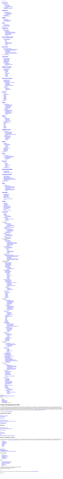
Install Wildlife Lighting (8, 280)
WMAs (3, 153)
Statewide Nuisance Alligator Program (12, 256)
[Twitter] (2, 450)
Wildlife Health (4, 401)
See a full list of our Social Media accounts (6, 451)
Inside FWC (7, 364)
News (6, 375)
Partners (5, 199)
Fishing (3, 102)
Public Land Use (6, 7)
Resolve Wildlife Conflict (7, 37)
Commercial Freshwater (8, 13)
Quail (4, 126)
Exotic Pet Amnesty (6, 80)
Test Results (3, 441)
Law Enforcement (7, 188)
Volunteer (5, 213)
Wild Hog (5, 127)
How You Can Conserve (7, 78)
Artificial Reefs (6, 180)
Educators (6, 87)
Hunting (4, 115)
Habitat (5, 95)
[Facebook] (1, 450)
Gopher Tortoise (7, 73)
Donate (6, 219)
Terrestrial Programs (6, 61)
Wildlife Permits (6, 19)
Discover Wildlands (8, 357)
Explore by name (7, 137)
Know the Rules (6, 30)
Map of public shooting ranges (8, 172)
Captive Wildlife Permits (8, 235)
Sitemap (3, 465)
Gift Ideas (6, 218)
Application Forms (6, 24)
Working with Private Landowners (10, 82)
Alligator (8, 273)
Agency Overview (6, 195)
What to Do (8, 330)
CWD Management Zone (8, 411)
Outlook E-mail (4, 458)
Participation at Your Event (9, 385)
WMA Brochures (7, 118)
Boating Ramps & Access (7, 177)
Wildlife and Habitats (7, 67)
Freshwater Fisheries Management (10, 187)
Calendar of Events (8, 361)
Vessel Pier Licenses (8, 232)
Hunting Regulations (8, 33)
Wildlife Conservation (7, 68)
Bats (7, 249)
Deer (4, 123)
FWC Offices (5, 203)
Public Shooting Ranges (7, 122)
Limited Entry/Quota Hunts (11, 225)
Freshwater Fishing (6, 104)
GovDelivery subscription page (14, 439)
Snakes (6, 44)
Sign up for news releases (8, 198)
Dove (4, 124)
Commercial (5, 10)
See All (6, 35)
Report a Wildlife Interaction (7, 48)
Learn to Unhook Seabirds (7, 38)
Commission (4, 192)
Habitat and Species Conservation (11, 368)
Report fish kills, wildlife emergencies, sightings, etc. (11, 49)
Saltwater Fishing (6, 109)
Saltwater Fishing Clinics (8, 112)
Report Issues (5, 46)
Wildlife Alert (5, 28)
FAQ (2, 446)
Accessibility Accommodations (8, 8)
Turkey (5, 125)
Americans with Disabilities (6, 463)
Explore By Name (7, 157)
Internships (5, 214)
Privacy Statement (4, 464)
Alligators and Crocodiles (8, 42)
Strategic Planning (6, 196)
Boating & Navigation (7, 25)
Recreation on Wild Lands (9, 327)
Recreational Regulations (8, 110)
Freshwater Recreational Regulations (12, 243)
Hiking (8, 351)
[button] (5, 26)
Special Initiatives (7, 267)
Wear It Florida (6, 150)
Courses (6, 146)
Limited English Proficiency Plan (6, 461)
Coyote (8, 250)
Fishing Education (7, 107)
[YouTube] (3, 450)
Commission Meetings (8, 371)
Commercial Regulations (8, 105)
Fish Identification (7, 106)
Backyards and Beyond (8, 133)
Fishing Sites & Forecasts (8, 358)
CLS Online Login (8, 14)
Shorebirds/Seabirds (8, 43)
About (4, 99)
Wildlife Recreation (6, 129)
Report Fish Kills (7, 50)
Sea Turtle (6, 75)
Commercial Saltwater (10, 229)
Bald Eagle (6, 71)
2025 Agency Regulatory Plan (34, 471)
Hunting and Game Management (9, 186)
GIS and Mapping (6, 94)
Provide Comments (8, 113)
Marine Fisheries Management (9, 189)
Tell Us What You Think (7, 206)
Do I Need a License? (8, 6)
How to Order (7, 5)
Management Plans (8, 84)
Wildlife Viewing (6, 131)
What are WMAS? (8, 136)
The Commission (4, 455)
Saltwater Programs (6, 60)
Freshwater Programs (7, 59)
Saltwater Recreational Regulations (12, 242)
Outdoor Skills (7, 88)
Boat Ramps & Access (8, 337)
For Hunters (3, 443)
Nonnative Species (6, 69)
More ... (4, 22)
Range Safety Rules (8, 354)
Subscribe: (13, 451)
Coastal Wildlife (7, 63)
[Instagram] (0, 450)
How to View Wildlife (8, 132)
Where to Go (5, 162)
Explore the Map (7, 158)
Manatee (8, 276)
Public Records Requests (7, 207)
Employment (7, 388)
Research (4, 91)
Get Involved (5, 211)
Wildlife (4, 17)
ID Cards (6, 145)
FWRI (3, 399)
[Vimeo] (4, 450)
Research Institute (9, 365)
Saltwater (5, 97)
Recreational (5, 2)
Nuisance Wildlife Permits (7, 20)
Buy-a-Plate (7, 220)
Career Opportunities (8, 216)
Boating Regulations (8, 34)
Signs (4, 209)
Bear (6, 40)
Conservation (5, 56)
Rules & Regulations (6, 197)
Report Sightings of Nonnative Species (10, 52)
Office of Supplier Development (6, 462)
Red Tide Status (7, 51)
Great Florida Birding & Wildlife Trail (9, 178)
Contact (4, 201)
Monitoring (3, 444)
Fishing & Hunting (6, 4)
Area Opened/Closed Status (11, 343)
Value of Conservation (7, 58)
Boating (3, 141)
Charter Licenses (6, 15)
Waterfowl (6, 320)
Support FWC (6, 217)
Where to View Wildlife (10, 323)
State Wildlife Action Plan (8, 64)
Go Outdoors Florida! (7, 174)
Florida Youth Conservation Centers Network (10, 179)
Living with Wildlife (6, 39)
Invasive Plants (9, 283)
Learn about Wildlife (8, 89)
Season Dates (7, 119)
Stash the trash (6, 149)
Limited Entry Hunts (8, 120)
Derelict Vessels (6, 148)
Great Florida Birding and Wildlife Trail (10, 134)
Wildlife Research (4, 400)
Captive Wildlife (7, 31)
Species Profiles (6, 70)
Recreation (4, 161)
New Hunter (5, 121)
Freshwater (5, 93)
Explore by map (7, 138)
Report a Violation (6, 29)
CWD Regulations (4, 442)
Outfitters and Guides (7, 167)
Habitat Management (6, 81)
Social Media (7, 378)
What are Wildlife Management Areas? (10, 344)
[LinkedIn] (6, 450)
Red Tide (5, 96)
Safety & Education (6, 171)
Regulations (5, 117)
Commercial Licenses (8, 228)
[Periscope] (5, 450)
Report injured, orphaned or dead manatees (11, 53)
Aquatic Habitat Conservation (9, 85)
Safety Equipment (7, 144)
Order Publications (6, 208)
